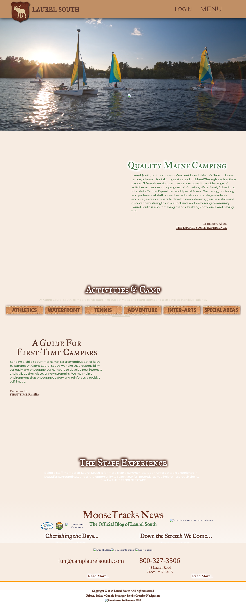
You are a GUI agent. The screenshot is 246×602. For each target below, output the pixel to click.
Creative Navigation (147, 596)
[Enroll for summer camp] (102, 550)
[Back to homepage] (61, 9)
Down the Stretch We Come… (176, 536)
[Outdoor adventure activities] (142, 310)
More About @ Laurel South (123, 314)
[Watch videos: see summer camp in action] (174, 128)
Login (183, 9)
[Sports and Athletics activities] (24, 310)
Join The (123, 480)
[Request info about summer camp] (123, 550)
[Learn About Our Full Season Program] (194, 520)
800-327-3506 (159, 560)
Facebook (80, 572)
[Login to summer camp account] (144, 550)
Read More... (98, 576)
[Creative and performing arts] (182, 310)
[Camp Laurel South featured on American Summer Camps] (59, 526)
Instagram (89, 572)
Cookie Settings (115, 596)
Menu (211, 9)
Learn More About (201, 225)
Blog (101, 572)
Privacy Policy (94, 596)
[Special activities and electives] (221, 310)
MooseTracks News (123, 515)
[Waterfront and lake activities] (64, 310)
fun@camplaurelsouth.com (91, 560)
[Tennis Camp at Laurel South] (103, 310)
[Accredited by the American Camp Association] (47, 526)
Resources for (25, 393)
